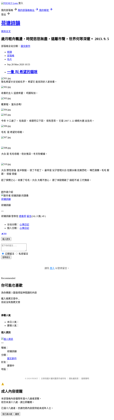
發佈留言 (6, 257)
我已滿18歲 (7, 414)
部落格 (10, 55)
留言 (29, 216)
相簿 (9, 52)
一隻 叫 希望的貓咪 (22, 72)
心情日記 (24, 224)
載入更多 (6, 239)
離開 (17, 414)
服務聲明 (85, 378)
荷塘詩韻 (10, 23)
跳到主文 (6, 31)
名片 (9, 59)
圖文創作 (25, 46)
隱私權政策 (74, 378)
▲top (4, 233)
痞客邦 (22, 216)
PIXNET (34, 378)
